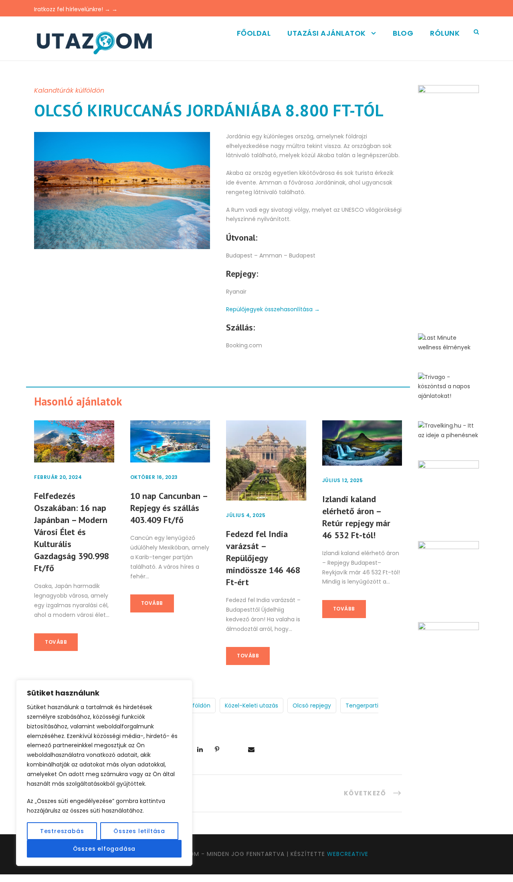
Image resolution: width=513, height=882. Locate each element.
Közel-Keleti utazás (251, 706)
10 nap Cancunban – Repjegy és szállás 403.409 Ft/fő (168, 507)
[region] (104, 773)
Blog (403, 33)
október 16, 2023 (154, 477)
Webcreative (347, 854)
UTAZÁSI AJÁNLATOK (326, 33)
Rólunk (445, 33)
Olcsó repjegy (312, 706)
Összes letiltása (139, 831)
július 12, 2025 (342, 480)
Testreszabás (62, 831)
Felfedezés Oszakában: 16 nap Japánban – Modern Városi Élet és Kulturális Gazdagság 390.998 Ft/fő (71, 532)
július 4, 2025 (245, 515)
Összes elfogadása (104, 849)
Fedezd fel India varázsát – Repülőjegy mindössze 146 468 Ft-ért (263, 558)
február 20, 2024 (58, 477)
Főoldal (254, 33)
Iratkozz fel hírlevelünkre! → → (75, 9)
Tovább (56, 642)
